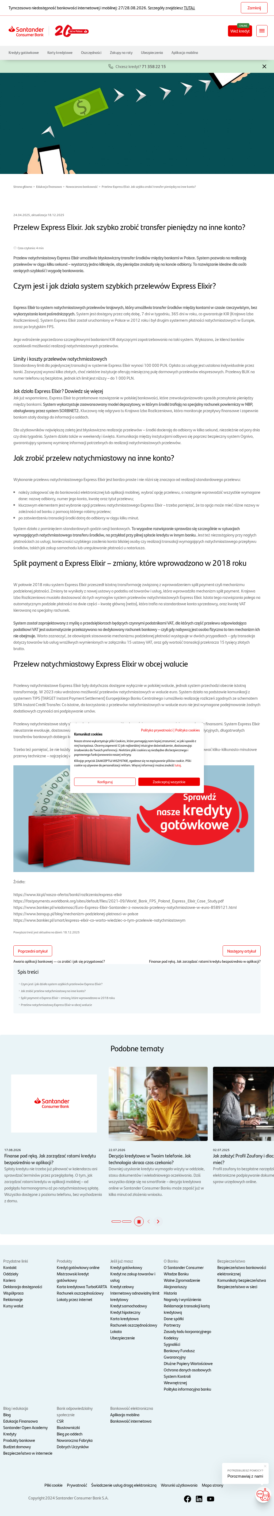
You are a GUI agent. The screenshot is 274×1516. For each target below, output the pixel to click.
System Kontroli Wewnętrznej (177, 1379)
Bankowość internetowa (130, 1421)
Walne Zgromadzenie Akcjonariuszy (182, 1283)
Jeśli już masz (121, 1261)
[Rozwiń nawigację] (262, 31)
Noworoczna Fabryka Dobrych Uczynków (75, 1443)
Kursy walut (13, 1306)
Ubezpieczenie (122, 1338)
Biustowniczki (68, 1427)
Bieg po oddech (69, 1434)
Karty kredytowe (60, 52)
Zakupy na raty (121, 52)
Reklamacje (13, 1299)
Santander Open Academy (25, 1427)
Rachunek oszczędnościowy (80, 1293)
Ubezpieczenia (152, 52)
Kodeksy (171, 1338)
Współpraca (13, 1293)
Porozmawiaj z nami (245, 1476)
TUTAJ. (189, 8)
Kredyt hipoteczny (125, 1312)
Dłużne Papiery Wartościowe (188, 1363)
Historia (170, 1293)
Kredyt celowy (122, 1286)
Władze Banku (176, 1274)
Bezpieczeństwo (231, 1261)
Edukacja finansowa (49, 186)
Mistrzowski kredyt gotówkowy (73, 1277)
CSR (60, 1421)
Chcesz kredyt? (141, 66)
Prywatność (77, 1485)
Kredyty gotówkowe (24, 52)
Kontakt (10, 1267)
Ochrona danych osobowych (187, 1370)
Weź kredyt (240, 31)
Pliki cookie (53, 1485)
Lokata (116, 1331)
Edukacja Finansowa (20, 1421)
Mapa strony (212, 1485)
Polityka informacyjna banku (187, 1389)
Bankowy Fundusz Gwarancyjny (179, 1353)
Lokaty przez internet (74, 1299)
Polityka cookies (187, 729)
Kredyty (9, 1434)
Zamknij (254, 8)
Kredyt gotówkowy (126, 1267)
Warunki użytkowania (179, 1485)
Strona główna (22, 186)
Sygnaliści (172, 1344)
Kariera (9, 1280)
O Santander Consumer (184, 1267)
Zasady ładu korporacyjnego (187, 1331)
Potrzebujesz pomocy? (245, 1470)
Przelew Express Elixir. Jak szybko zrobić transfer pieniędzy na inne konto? (149, 186)
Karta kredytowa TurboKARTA (82, 1286)
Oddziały (10, 1274)
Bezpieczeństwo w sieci (237, 1286)
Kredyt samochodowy (128, 1306)
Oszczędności (91, 52)
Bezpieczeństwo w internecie (27, 1453)
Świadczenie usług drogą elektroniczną (124, 1485)
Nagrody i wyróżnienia (182, 1299)
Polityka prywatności (157, 729)
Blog (7, 1414)
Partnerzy (172, 1325)
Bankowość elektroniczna (131, 1408)
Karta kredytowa (124, 1318)
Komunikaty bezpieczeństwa (241, 1280)
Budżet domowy (17, 1446)
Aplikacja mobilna (185, 52)
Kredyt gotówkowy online (78, 1267)
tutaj (178, 765)
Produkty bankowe (19, 1440)
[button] (264, 66)
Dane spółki (174, 1318)
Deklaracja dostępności (22, 1286)
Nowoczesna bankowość (82, 186)
